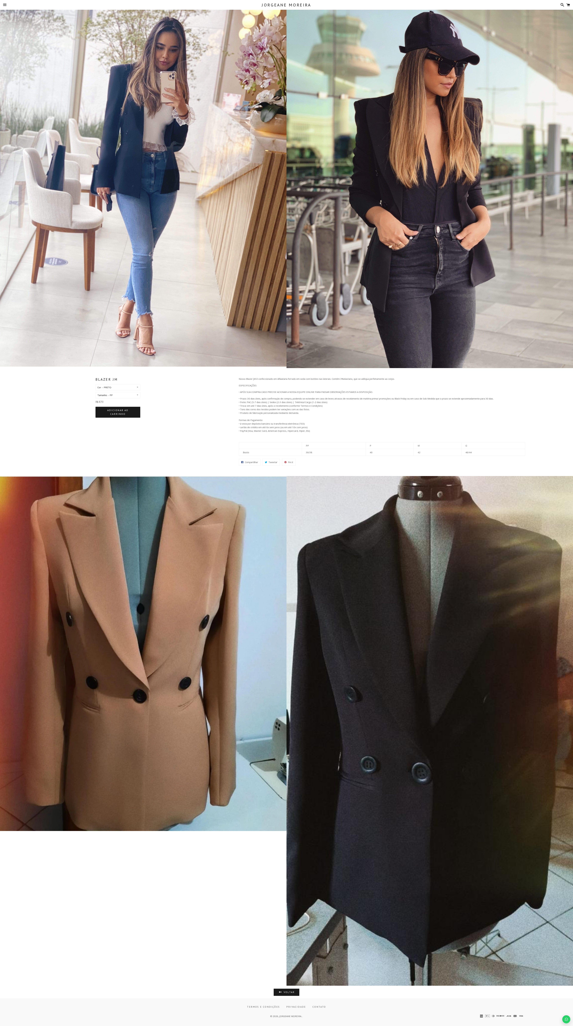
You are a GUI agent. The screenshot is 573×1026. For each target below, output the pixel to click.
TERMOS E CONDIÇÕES (263, 1006)
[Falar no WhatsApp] (566, 1019)
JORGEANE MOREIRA (286, 5)
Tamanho (102, 395)
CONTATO (319, 1006)
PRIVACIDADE (296, 1006)
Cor (99, 387)
